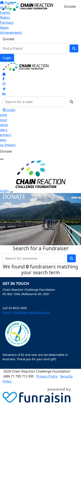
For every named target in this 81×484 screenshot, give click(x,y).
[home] (27, 6)
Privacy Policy (47, 376)
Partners (7, 22)
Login (7, 58)
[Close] (11, 191)
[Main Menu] (1, 159)
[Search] (74, 48)
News (4, 27)
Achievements (11, 32)
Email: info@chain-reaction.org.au (26, 312)
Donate (8, 39)
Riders (5, 17)
